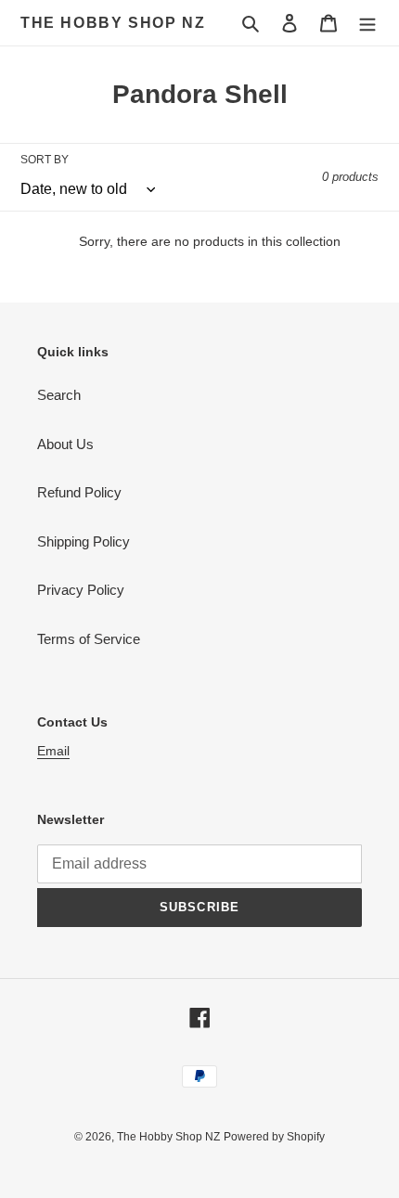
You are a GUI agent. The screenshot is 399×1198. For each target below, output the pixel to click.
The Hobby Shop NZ (112, 23)
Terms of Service (88, 639)
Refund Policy (79, 492)
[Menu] (367, 23)
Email (53, 750)
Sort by (44, 159)
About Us (65, 444)
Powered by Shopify (274, 1136)
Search (59, 395)
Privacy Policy (80, 590)
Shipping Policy (83, 541)
